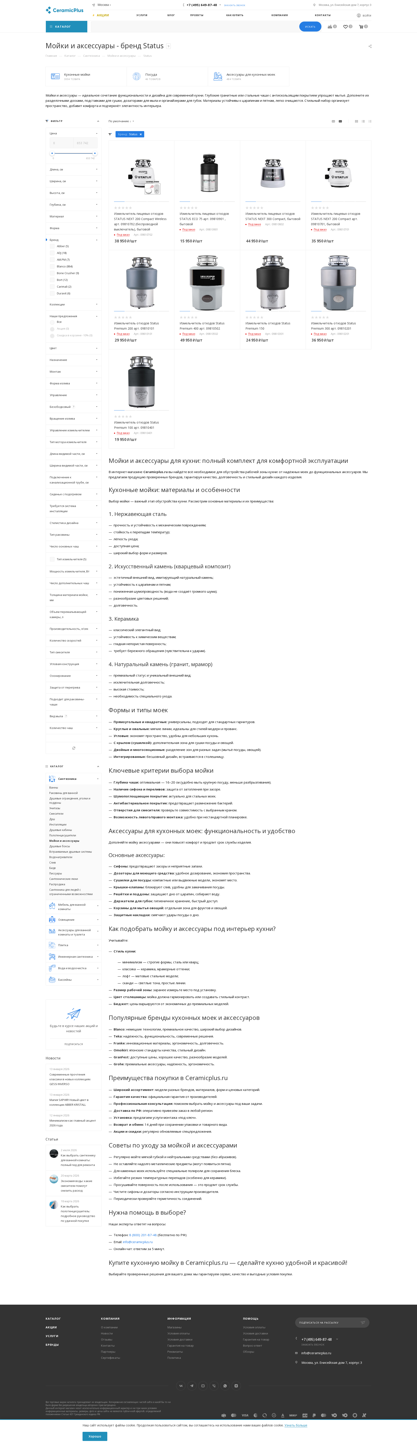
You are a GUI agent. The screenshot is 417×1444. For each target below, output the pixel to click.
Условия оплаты (178, 1333)
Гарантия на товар (180, 1345)
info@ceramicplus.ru (138, 1242)
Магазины (174, 1327)
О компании (109, 1327)
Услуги (52, 1336)
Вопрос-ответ (252, 1345)
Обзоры (248, 1352)
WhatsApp (225, 1386)
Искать (310, 26)
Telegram (192, 1386)
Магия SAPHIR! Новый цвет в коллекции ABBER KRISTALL (69, 1102)
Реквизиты (175, 1352)
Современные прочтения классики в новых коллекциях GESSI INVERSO (70, 1079)
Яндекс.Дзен (236, 1386)
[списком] (363, 121)
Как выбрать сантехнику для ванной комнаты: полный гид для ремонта (78, 1160)
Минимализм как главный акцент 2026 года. (73, 1123)
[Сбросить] (73, 748)
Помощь (251, 1319)
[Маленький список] (333, 121)
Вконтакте (180, 1386)
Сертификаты (110, 1358)
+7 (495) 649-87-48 (202, 5)
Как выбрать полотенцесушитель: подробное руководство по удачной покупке (78, 1213)
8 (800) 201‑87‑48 (143, 1235)
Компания (110, 1319)
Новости (53, 1058)
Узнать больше (296, 1425)
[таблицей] (370, 121)
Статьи (52, 1139)
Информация (179, 1319)
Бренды (52, 1345)
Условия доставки (179, 1339)
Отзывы (106, 1339)
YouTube (203, 1386)
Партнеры (108, 1352)
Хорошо (95, 1436)
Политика (174, 1358)
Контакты (108, 1345)
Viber (214, 1386)
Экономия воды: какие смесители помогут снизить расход (76, 1185)
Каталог (53, 1319)
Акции (51, 1327)
